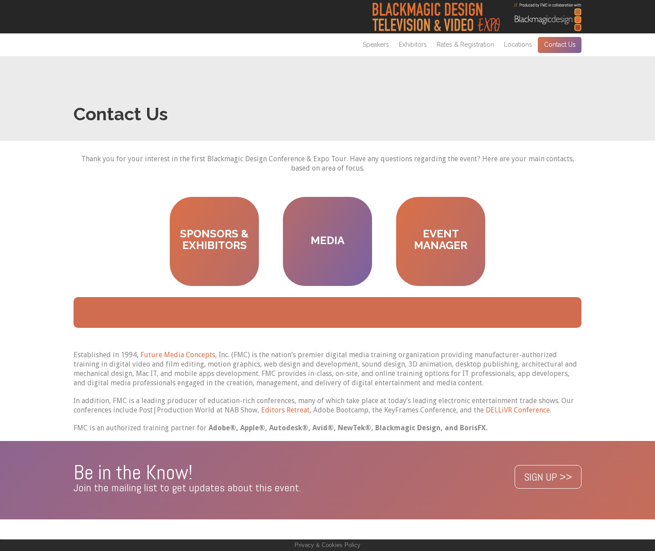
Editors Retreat (285, 410)
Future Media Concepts (177, 355)
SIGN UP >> (548, 477)
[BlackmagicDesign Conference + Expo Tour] (477, 16)
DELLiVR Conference (518, 410)
